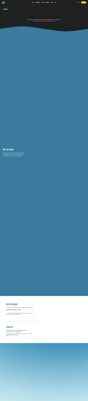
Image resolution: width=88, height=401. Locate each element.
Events (52, 2)
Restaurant (47, 2)
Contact (83, 2)
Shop (55, 2)
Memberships (38, 2)
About (33, 2)
